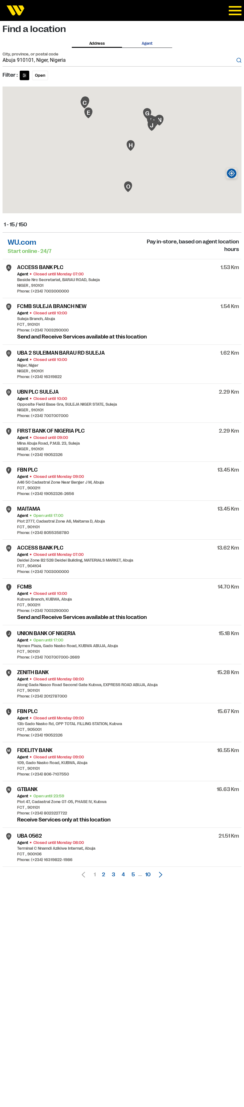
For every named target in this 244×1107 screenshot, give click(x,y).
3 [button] (113, 875)
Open (40, 75)
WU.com (22, 242)
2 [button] (103, 875)
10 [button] (148, 875)
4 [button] (123, 875)
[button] (158, 875)
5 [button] (133, 875)
